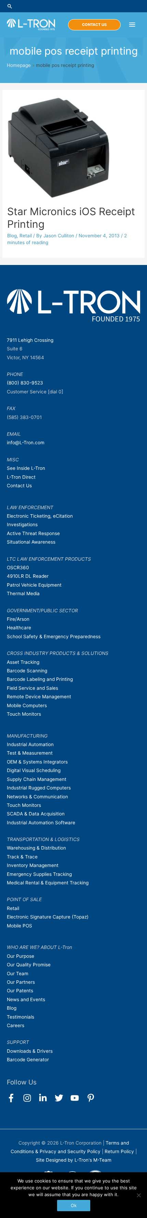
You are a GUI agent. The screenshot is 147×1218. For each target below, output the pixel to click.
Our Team (17, 973)
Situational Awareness (31, 542)
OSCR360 (18, 567)
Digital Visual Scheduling (34, 770)
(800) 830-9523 (25, 383)
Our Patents (20, 990)
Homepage (19, 65)
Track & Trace (22, 856)
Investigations (22, 524)
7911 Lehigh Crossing (30, 340)
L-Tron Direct (21, 477)
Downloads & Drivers (30, 1051)
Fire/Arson (18, 619)
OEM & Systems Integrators (37, 762)
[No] (138, 1195)
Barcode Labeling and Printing (40, 679)
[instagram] (30, 1098)
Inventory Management (32, 865)
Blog (12, 235)
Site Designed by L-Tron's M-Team (73, 1160)
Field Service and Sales (32, 688)
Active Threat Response (33, 533)
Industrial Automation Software (41, 822)
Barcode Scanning (27, 670)
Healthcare (19, 627)
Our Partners (21, 982)
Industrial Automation (30, 744)
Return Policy (120, 1151)
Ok (74, 1205)
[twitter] (62, 1098)
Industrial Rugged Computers (39, 787)
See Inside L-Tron (26, 468)
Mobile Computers (27, 705)
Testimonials (20, 1017)
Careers (15, 1025)
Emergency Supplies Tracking (39, 874)
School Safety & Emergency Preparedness (54, 636)
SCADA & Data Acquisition (36, 813)
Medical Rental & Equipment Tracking (48, 882)
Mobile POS (19, 925)
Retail (25, 235)
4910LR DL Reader (28, 576)
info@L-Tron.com (25, 442)
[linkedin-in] (46, 1098)
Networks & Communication (37, 796)
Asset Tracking (23, 662)
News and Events (26, 999)
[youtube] (77, 1098)
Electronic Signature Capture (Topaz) (48, 917)
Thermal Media (23, 593)
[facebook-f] (14, 1098)
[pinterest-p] (92, 1098)
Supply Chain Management (36, 779)
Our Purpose (20, 956)
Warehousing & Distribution (36, 848)
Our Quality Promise (29, 964)
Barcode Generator (28, 1059)
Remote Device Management (39, 696)
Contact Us (19, 485)
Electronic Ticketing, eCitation (40, 516)
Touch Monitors (24, 714)
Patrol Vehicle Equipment (34, 585)
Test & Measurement (30, 753)
